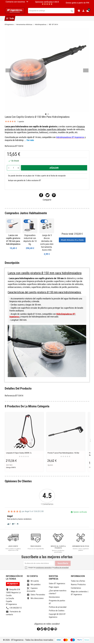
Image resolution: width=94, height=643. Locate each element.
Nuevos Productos (78, 584)
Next (85, 70)
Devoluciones (54, 597)
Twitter (41, 629)
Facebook (38, 629)
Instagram (55, 629)
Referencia (10, 146)
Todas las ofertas (78, 581)
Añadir (54, 168)
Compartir (41, 195)
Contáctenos (76, 588)
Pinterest (53, 195)
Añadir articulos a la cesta (72, 240)
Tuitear (47, 195)
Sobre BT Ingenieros (57, 583)
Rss (45, 629)
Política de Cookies (56, 610)
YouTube (48, 629)
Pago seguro (54, 587)
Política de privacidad (57, 607)
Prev (8, 70)
